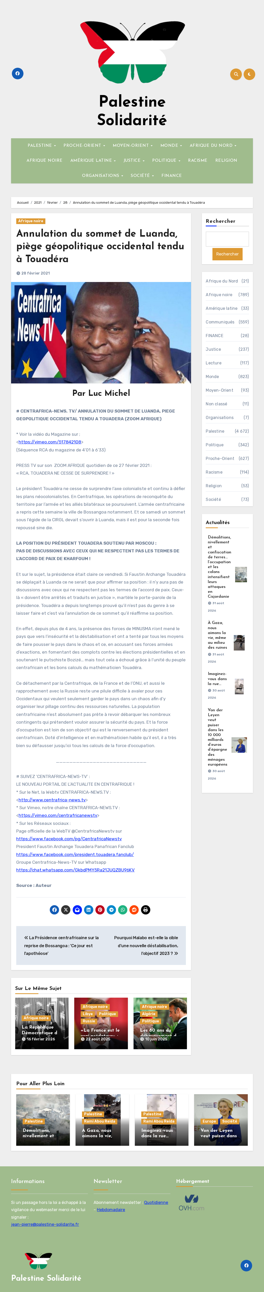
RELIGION (226, 161)
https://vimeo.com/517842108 (50, 441)
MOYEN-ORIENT (131, 146)
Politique (107, 1014)
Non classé (216, 403)
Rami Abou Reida (99, 1121)
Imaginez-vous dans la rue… (217, 679)
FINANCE (171, 176)
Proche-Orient (220, 458)
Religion (214, 485)
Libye (88, 1014)
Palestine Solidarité (46, 1279)
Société (213, 499)
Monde (212, 376)
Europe (209, 1121)
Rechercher (221, 221)
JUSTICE (132, 161)
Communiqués (220, 322)
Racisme (214, 472)
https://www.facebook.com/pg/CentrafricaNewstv (69, 838)
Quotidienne (156, 1202)
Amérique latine (221, 308)
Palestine (215, 431)
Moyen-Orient (219, 390)
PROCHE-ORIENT (83, 146)
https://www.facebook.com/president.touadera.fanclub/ (75, 854)
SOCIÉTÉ (141, 176)
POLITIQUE (165, 161)
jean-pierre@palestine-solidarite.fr (45, 1224)
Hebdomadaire (111, 1209)
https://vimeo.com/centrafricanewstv (58, 815)
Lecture (213, 363)
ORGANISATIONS (101, 176)
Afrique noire (30, 221)
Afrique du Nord (222, 281)
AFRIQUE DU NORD (212, 146)
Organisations (220, 417)
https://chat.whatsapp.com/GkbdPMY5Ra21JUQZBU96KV (75, 869)
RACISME (198, 161)
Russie (89, 1021)
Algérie (148, 1014)
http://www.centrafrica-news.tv (52, 799)
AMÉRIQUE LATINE (91, 161)
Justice (213, 349)
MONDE (170, 146)
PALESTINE (40, 146)
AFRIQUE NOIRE (45, 161)
